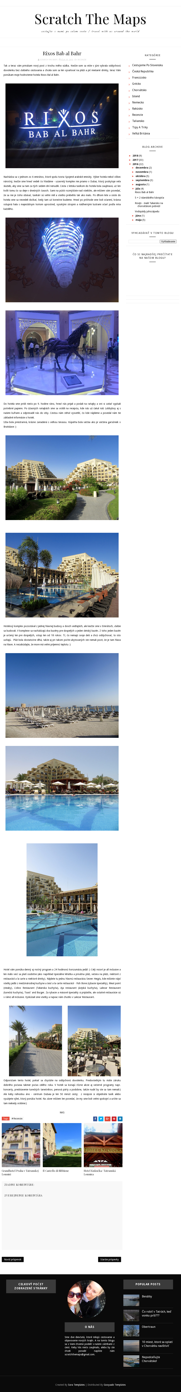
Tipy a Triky (140, 127)
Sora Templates (76, 1384)
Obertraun (148, 1326)
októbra (141, 176)
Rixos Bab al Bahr (144, 192)
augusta (141, 184)
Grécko (136, 83)
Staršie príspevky (109, 1259)
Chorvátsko (139, 90)
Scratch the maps (90, 18)
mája (139, 219)
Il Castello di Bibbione (56, 1170)
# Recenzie (17, 1118)
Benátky (147, 1296)
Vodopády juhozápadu (147, 211)
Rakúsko (137, 108)
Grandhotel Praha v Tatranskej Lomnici (20, 1172)
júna (139, 215)
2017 (136, 159)
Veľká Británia (141, 133)
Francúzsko (139, 77)
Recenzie (82, 60)
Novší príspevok (12, 1259)
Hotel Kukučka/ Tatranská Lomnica (100, 1172)
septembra (143, 180)
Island (136, 96)
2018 (136, 155)
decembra (142, 167)
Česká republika (142, 71)
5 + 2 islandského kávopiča (149, 197)
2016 (136, 164)
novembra (142, 171)
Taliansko (138, 121)
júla (138, 188)
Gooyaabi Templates (115, 1384)
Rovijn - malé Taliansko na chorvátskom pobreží (149, 205)
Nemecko (138, 102)
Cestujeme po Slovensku (147, 65)
